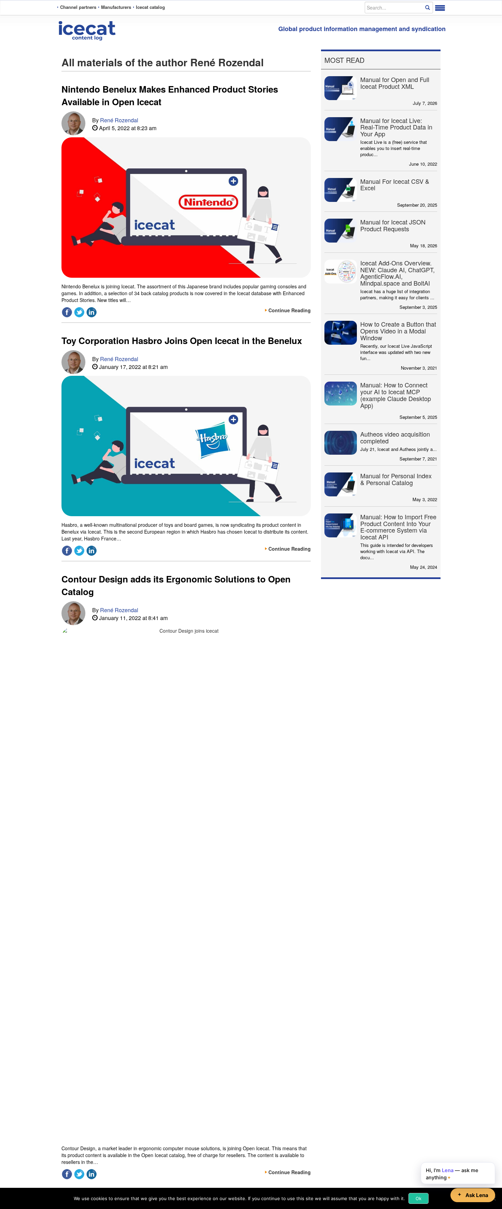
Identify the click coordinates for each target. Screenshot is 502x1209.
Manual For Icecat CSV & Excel (394, 184)
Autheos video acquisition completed (395, 437)
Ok (418, 1198)
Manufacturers (116, 7)
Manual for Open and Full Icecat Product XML (394, 83)
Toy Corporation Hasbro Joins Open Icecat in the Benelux (181, 340)
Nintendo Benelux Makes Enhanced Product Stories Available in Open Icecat (169, 95)
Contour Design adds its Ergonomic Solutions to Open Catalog (176, 585)
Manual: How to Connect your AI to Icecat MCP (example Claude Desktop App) (395, 394)
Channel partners (78, 7)
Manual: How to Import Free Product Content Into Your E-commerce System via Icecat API (398, 526)
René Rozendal (119, 120)
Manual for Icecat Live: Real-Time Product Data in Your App (396, 127)
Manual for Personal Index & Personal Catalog (396, 479)
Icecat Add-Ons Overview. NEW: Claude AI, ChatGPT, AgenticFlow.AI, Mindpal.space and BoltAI (397, 272)
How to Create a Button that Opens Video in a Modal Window (398, 330)
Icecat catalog (150, 7)
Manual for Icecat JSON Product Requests (393, 225)
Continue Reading (289, 310)
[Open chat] (472, 1195)
